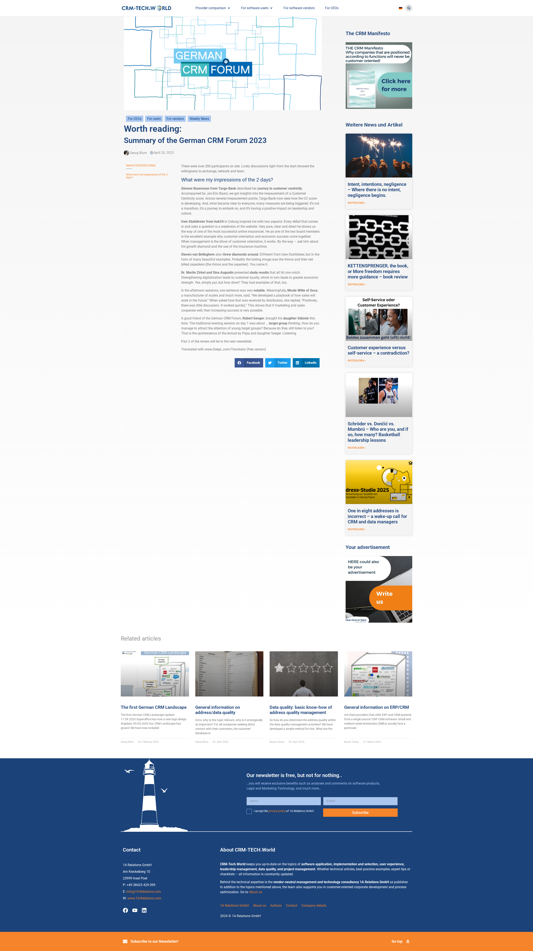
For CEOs (134, 119)
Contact (291, 906)
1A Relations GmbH (234, 906)
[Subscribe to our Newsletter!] (125, 941)
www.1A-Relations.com (144, 898)
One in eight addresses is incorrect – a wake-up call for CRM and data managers (377, 516)
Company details (313, 906)
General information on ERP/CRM (376, 707)
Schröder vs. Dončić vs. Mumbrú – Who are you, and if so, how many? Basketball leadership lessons (378, 432)
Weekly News (199, 119)
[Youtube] (134, 910)
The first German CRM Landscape (154, 707)
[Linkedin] (144, 910)
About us (255, 892)
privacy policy (277, 811)
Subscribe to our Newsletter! (154, 941)
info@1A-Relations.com (143, 892)
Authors (276, 906)
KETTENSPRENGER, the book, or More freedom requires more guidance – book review (378, 271)
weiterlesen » (357, 202)
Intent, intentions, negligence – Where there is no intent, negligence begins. (377, 190)
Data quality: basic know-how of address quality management (301, 710)
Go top (397, 941)
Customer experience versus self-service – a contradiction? (378, 350)
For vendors (175, 119)
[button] (408, 8)
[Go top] (408, 941)
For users (154, 119)
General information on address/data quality (217, 710)
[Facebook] (125, 910)
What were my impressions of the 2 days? (147, 176)
